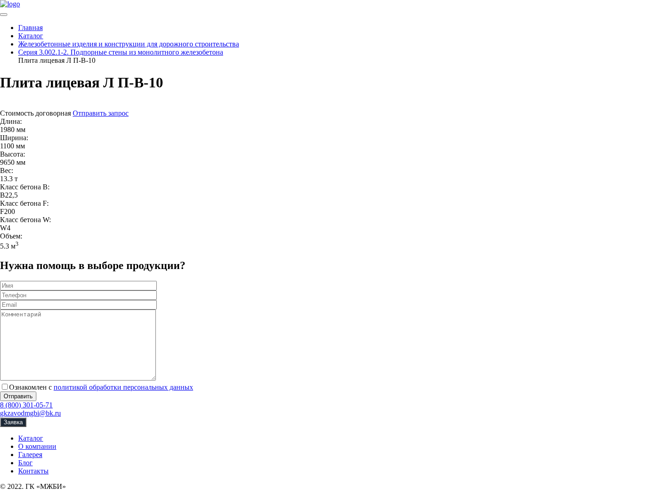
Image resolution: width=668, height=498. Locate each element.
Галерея (30, 454)
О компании (37, 446)
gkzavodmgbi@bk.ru (30, 413)
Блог (25, 463)
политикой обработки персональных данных (123, 387)
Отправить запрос (101, 113)
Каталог (30, 438)
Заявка (13, 422)
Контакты (33, 471)
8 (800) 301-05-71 (26, 405)
